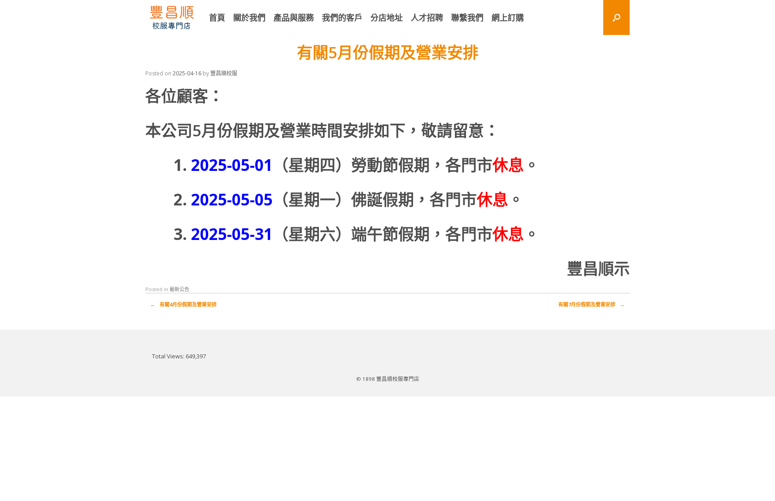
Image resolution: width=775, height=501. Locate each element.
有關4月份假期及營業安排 (183, 304)
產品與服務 (294, 17)
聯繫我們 (467, 17)
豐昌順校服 (223, 73)
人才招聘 (427, 17)
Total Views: (169, 356)
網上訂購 (508, 17)
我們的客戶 (342, 17)
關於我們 (249, 17)
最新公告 (179, 289)
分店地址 (386, 17)
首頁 (217, 17)
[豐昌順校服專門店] (171, 17)
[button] (616, 17)
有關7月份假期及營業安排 (591, 304)
